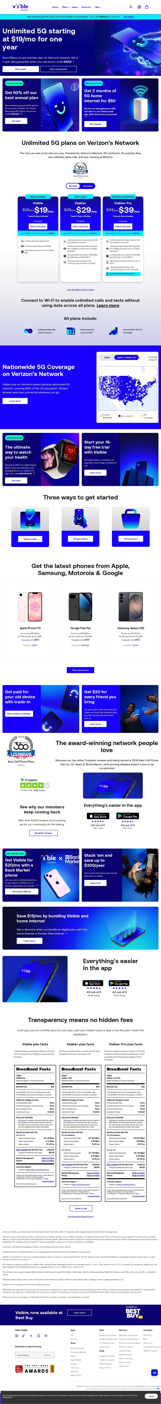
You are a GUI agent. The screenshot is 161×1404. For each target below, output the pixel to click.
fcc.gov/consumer (48, 1181)
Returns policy (125, 1362)
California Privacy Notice (131, 1389)
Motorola (74, 1371)
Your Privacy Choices (148, 1389)
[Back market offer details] (37, 885)
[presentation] (131, 7)
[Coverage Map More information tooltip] (156, 360)
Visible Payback (105, 1364)
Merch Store (76, 1375)
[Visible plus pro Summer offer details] (139, 233)
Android (74, 1339)
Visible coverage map (108, 1339)
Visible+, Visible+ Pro (126, 357)
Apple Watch (76, 1360)
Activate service (125, 1355)
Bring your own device (128, 1335)
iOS (72, 1335)
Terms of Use (88, 1386)
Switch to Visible (126, 1347)
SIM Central (124, 1366)
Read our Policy (48, 1158)
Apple (73, 1356)
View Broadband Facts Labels (80, 289)
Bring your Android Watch (130, 1343)
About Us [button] (86, 7)
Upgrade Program (106, 1356)
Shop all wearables (79, 1352)
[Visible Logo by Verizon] (20, 7)
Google (74, 1364)
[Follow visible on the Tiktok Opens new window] (23, 1335)
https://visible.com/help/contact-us (37, 1170)
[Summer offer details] (74, 61)
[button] (131, 7)
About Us (147, 1335)
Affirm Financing (125, 1358)
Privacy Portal (105, 1389)
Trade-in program (106, 1360)
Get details (129, 16)
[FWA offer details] (22, 114)
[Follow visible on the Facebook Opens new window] (38, 1335)
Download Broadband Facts (80, 1216)
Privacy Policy (116, 1389)
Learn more (108, 305)
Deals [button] (74, 7)
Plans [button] (65, 7)
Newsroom (148, 1343)
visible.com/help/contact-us (81, 1184)
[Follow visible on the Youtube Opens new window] (45, 1335)
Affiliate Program (150, 1351)
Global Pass (104, 1347)
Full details (38, 221)
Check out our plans (107, 1335)
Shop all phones (77, 1348)
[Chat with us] (155, 1372)
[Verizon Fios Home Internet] (66, 933)
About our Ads (128, 1386)
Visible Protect (125, 1351)
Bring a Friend (105, 1368)
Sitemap (79, 1386)
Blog (145, 1339)
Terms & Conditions (92, 1389)
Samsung (75, 1368)
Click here (21, 1120)
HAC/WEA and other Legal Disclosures (108, 1386)
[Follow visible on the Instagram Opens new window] (16, 1335)
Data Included (21, 1150)
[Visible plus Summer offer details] (54, 233)
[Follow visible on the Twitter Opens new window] (31, 1335)
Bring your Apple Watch (129, 1339)
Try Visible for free (106, 1343)
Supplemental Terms (141, 1386)
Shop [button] (55, 7)
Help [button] (97, 7)
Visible (107, 357)
